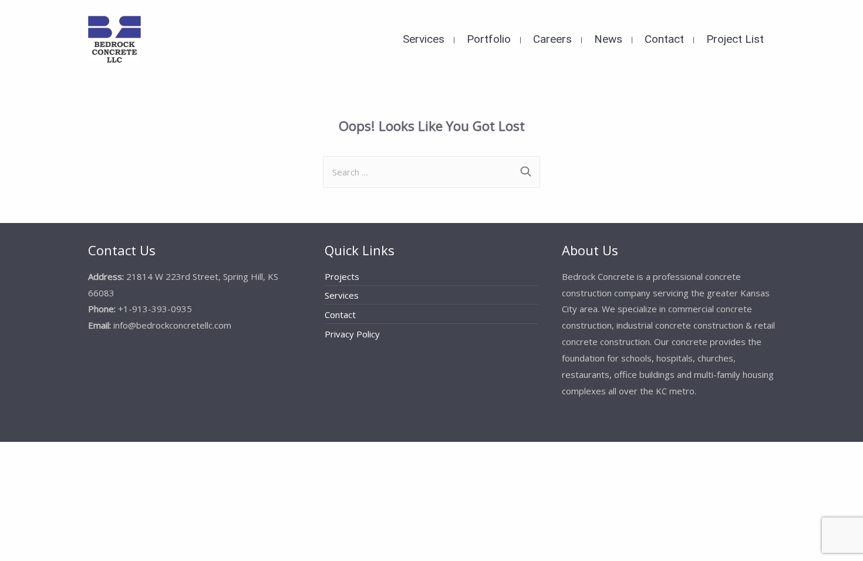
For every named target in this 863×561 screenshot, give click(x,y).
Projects (342, 276)
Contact (340, 314)
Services (342, 295)
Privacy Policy (352, 334)
